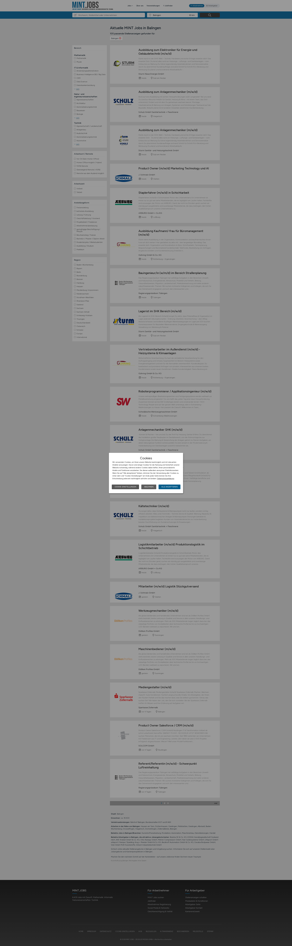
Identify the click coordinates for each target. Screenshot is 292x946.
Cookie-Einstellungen (125, 487)
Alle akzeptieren (169, 487)
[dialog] (146, 473)
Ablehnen (148, 487)
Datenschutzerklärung (165, 479)
